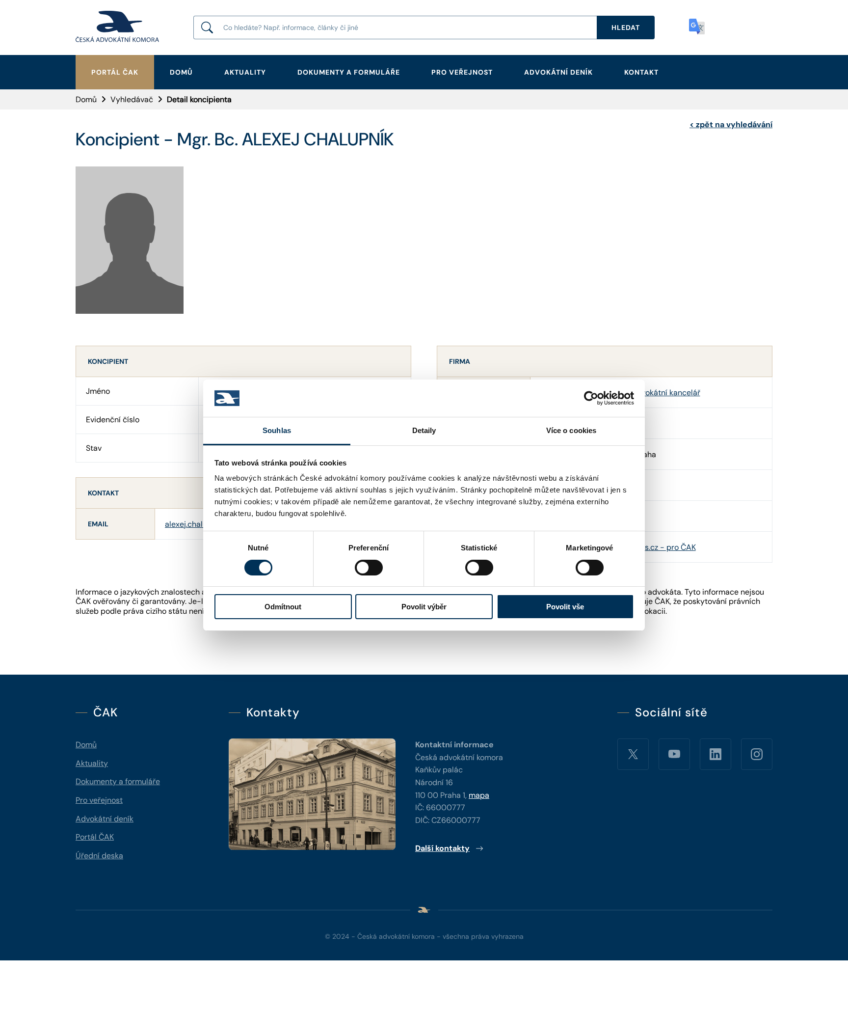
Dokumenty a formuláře (348, 72)
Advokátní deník (558, 72)
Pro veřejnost (462, 72)
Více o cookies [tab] (571, 430)
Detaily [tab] (424, 430)
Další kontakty (442, 848)
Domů (181, 72)
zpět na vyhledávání (730, 124)
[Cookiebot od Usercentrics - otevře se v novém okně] (591, 398)
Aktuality (245, 72)
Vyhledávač (131, 99)
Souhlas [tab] (277, 430)
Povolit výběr (424, 606)
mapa (479, 795)
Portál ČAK (114, 72)
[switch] (369, 567)
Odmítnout (283, 606)
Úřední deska (99, 855)
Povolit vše (565, 606)
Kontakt (641, 72)
